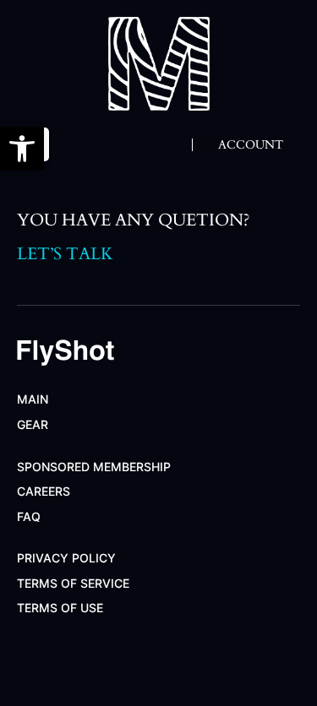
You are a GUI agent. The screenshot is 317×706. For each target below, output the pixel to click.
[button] (22, 149)
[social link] (32, 657)
